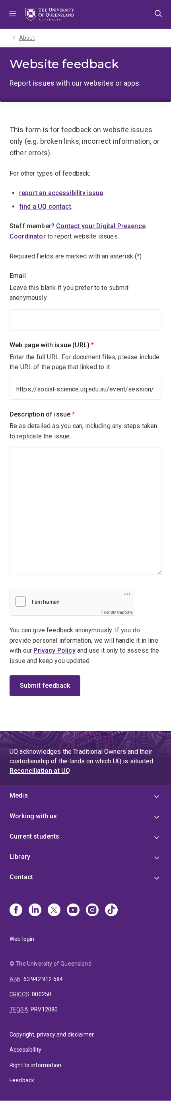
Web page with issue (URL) (65, 345)
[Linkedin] (35, 910)
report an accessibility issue (61, 193)
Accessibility (25, 1049)
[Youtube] (73, 910)
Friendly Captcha (117, 612)
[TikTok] (111, 910)
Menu (12, 14)
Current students (35, 836)
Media (19, 795)
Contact (21, 877)
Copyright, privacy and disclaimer (52, 1034)
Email (18, 276)
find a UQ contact (45, 206)
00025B (42, 994)
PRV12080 (44, 1009)
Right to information (35, 1065)
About (27, 38)
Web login (22, 939)
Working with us (33, 816)
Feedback (22, 1080)
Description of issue (56, 414)
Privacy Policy (54, 650)
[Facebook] (16, 910)
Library (20, 856)
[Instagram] (92, 910)
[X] (54, 910)
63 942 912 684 (43, 979)
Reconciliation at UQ (40, 770)
